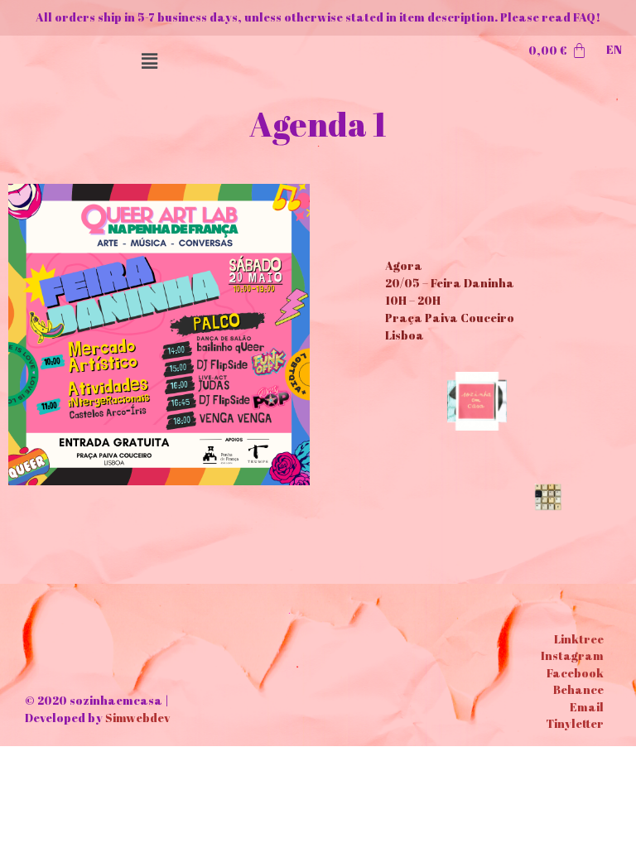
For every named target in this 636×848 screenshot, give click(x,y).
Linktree (579, 639)
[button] (150, 61)
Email (587, 707)
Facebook (575, 673)
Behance (578, 689)
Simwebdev (137, 717)
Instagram (572, 655)
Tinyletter (575, 723)
